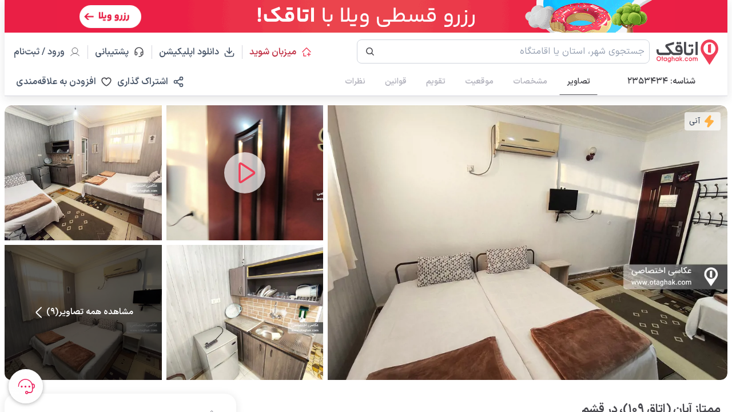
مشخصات (530, 82)
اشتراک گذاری (142, 82)
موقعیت (479, 82)
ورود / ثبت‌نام (39, 52)
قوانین (396, 82)
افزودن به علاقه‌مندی (56, 82)
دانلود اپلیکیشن (189, 52)
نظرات (355, 82)
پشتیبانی (117, 52)
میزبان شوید (272, 52)
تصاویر (578, 82)
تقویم (435, 82)
